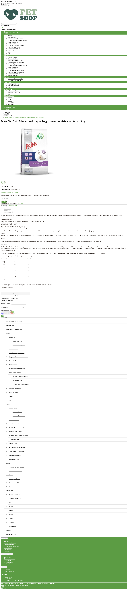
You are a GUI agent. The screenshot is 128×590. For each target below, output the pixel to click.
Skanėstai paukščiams (14, 85)
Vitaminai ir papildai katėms (15, 60)
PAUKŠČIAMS (9, 475)
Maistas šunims (12, 35)
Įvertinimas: (4, 309)
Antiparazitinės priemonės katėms (17, 65)
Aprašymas (7, 209)
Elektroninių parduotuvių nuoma (10, 585)
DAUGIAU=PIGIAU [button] (9, 96)
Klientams (3, 566)
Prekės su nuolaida (9, 559)
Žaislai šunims (12, 44)
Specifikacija (7, 210)
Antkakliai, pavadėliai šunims (16, 45)
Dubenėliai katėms (13, 67)
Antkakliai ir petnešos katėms (16, 70)
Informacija (4, 538)
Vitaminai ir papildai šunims (15, 39)
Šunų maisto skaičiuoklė (11, 32)
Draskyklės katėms (13, 75)
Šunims (10, 97)
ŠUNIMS (8, 333)
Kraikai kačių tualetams (14, 64)
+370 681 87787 (11, 1)
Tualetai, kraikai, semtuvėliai (16, 62)
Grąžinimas (7, 551)
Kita (9, 53)
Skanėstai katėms (13, 59)
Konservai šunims (17, 341)
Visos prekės (7, 557)
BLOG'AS (6, 109)
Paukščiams (11, 102)
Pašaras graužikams (13, 91)
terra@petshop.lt (9, 579)
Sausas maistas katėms (19, 416)
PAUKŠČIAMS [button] (8, 82)
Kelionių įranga (12, 50)
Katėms (10, 99)
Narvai (9, 52)
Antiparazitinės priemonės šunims (17, 40)
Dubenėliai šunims (13, 42)
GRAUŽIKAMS (9, 491)
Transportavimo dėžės (14, 49)
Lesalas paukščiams (13, 84)
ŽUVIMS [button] (6, 77)
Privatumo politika (9, 544)
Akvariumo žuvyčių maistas (15, 79)
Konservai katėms (17, 412)
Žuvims (10, 101)
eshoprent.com (24, 585)
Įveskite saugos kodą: (7, 310)
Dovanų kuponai (8, 560)
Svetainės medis (8, 562)
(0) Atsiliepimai (8, 212)
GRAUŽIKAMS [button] (8, 89)
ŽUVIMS (8, 463)
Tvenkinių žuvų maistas (14, 80)
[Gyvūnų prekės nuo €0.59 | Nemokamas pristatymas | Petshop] (21, 22)
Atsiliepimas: (4, 307)
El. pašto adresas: (6, 303)
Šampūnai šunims (17, 380)
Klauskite (20, 203)
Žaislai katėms (12, 69)
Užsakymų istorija (9, 571)
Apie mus (6, 541)
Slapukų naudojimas (10, 543)
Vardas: (3, 302)
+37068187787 (8, 577)
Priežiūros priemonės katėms (16, 72)
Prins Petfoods (13, 206)
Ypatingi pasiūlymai (9, 107)
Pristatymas (7, 549)
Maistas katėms (12, 57)
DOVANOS (7, 106)
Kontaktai (7, 564)
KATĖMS (8, 404)
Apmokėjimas (8, 548)
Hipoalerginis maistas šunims (14, 321)
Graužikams (11, 104)
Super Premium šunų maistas (14, 329)
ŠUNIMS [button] (6, 34)
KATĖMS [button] (6, 55)
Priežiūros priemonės (14, 47)
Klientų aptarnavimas (6, 554)
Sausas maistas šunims (19, 345)
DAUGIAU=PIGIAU (10, 506)
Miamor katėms (10, 325)
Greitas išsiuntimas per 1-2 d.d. (9, 192)
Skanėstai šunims (13, 37)
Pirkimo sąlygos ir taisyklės (11, 546)
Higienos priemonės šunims (20, 376)
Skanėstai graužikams (14, 92)
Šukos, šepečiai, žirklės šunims (21, 384)
